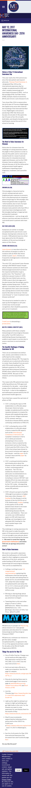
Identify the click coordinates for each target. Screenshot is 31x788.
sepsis (14, 256)
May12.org (24, 625)
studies (20, 502)
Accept (18, 770)
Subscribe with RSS (11, 751)
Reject (26, 770)
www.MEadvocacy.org (17, 683)
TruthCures (6, 321)
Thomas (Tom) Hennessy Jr (18, 82)
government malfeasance (10, 541)
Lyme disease (6, 249)
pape (21, 453)
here (18, 663)
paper (22, 455)
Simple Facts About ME (13, 685)
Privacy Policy (6, 779)
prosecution (6, 323)
